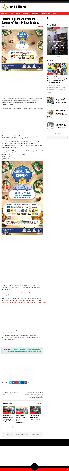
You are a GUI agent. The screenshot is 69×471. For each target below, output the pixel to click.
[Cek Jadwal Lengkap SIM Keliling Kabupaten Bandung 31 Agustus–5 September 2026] (22, 410)
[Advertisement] (22, 85)
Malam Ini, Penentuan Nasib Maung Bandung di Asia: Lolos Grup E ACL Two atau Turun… (57, 80)
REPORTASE (35, 13)
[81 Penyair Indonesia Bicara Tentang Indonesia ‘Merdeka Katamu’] (57, 41)
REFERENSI (25, 13)
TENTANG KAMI (6, 1)
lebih (54, 13)
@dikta (10, 295)
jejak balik (23, 434)
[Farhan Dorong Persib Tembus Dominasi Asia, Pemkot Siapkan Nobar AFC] (50, 100)
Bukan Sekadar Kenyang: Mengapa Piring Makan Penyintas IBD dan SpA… (57, 113)
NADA (11, 13)
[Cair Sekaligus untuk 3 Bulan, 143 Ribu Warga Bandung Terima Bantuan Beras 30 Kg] (35, 410)
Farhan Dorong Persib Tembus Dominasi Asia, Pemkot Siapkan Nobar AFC (56, 100)
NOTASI (17, 13)
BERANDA (4, 13)
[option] (57, 41)
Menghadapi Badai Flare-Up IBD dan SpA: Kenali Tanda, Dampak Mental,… (61, 125)
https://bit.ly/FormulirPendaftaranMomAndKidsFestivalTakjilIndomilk (24, 302)
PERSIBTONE (46, 13)
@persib (32, 293)
